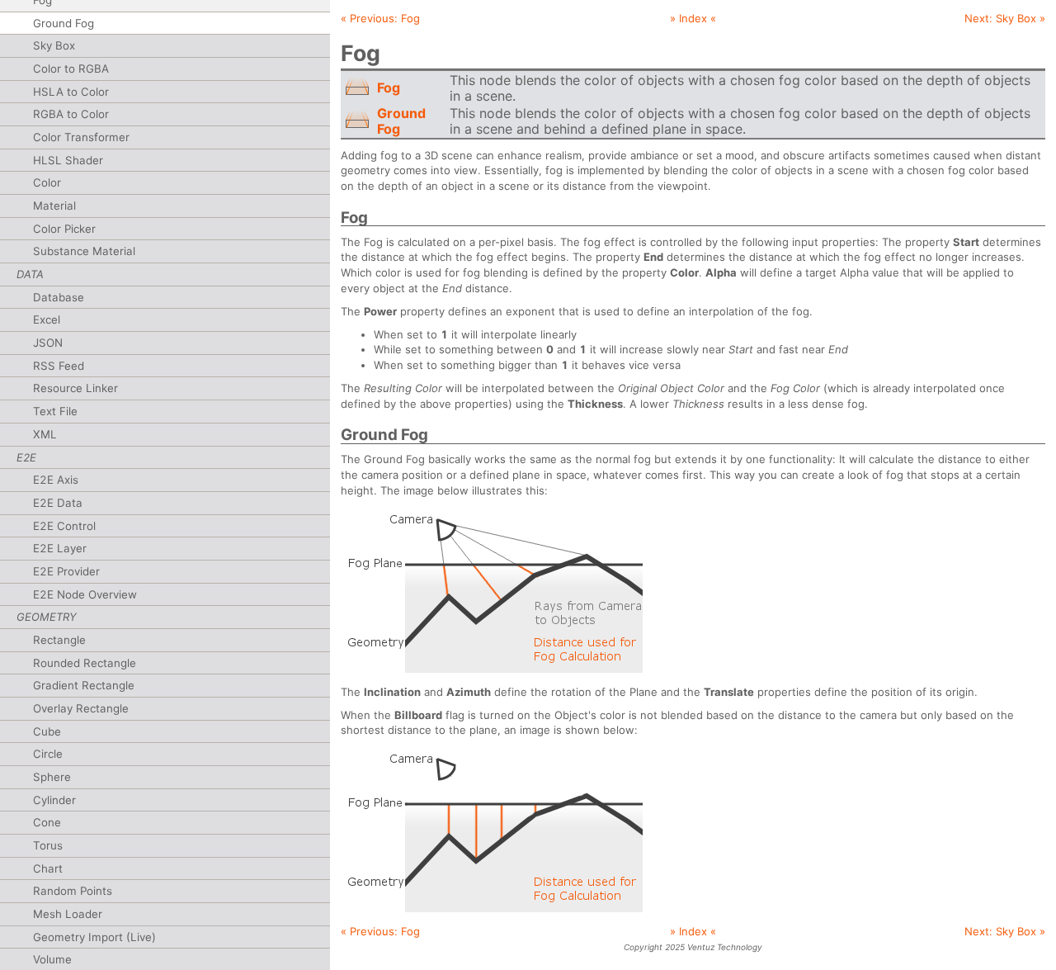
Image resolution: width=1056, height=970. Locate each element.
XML (45, 434)
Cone (47, 822)
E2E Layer (60, 548)
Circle (48, 753)
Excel (46, 319)
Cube (47, 731)
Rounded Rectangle (84, 663)
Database (58, 297)
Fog (388, 87)
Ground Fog (63, 23)
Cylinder (54, 800)
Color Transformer (81, 137)
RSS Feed (58, 365)
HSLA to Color (71, 91)
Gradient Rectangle (83, 685)
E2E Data (57, 502)
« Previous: (380, 18)
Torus (48, 845)
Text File (55, 411)
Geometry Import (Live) (94, 937)
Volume (52, 959)
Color (47, 182)
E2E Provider (66, 571)
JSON (48, 342)
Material (54, 205)
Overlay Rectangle (81, 708)
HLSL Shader (68, 160)
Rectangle (59, 639)
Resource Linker (75, 388)
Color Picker (64, 228)
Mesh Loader (67, 913)
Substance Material (84, 251)
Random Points (72, 890)
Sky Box (54, 45)
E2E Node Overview (85, 594)
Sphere (52, 776)
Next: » (1004, 18)
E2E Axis (55, 479)
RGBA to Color (71, 114)
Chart (48, 868)
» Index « (693, 18)
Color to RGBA (71, 68)
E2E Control (64, 525)
